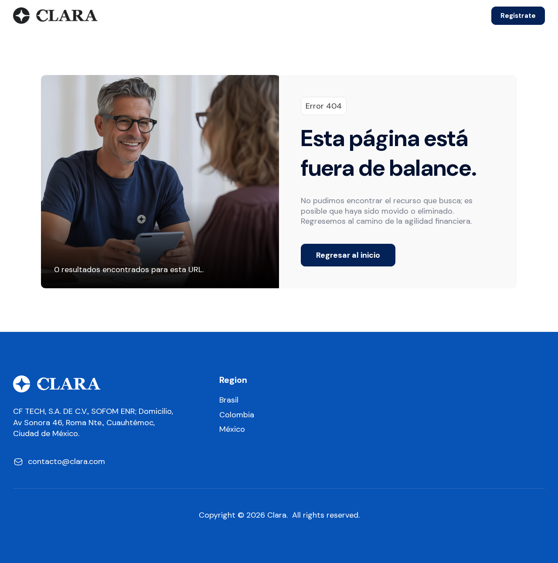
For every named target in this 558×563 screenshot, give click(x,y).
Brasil (228, 400)
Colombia (236, 415)
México (232, 429)
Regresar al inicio (348, 255)
